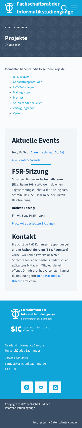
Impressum (40, 422)
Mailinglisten (21, 92)
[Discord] (41, 387)
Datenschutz (59, 422)
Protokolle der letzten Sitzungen (33, 223)
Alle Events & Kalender (27, 160)
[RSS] (55, 387)
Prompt (18, 97)
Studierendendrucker (27, 103)
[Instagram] (27, 387)
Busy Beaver (21, 77)
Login (73, 422)
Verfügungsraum (24, 108)
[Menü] (74, 8)
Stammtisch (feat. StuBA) (47, 152)
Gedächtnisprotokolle (27, 82)
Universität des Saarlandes (23, 350)
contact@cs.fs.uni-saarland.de (25, 363)
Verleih (17, 113)
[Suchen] (64, 8)
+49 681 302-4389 (16, 358)
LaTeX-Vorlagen (23, 87)
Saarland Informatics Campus (25, 345)
